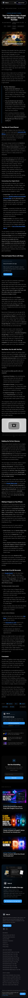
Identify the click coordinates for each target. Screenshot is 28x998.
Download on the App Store (13, 901)
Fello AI (6, 2)
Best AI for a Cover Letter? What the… (11, 984)
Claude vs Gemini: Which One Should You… (12, 978)
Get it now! (8, 925)
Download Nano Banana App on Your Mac (11, 969)
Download (22, 2)
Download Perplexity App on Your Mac (11, 959)
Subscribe (14, 777)
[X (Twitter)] (7, 929)
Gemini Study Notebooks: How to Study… (11, 975)
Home (3, 8)
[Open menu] (15, 2)
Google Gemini (9, 573)
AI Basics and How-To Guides (10, 8)
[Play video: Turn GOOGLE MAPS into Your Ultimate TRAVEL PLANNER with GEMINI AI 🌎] (14, 425)
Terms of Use (5, 944)
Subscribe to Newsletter (8, 940)
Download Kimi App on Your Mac (10, 963)
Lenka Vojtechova (7, 22)
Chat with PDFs (6, 938)
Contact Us (5, 942)
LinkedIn (23, 703)
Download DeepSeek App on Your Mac (11, 958)
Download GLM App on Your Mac (10, 965)
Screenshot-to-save (11, 622)
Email (13, 706)
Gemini (9, 26)
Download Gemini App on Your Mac (10, 956)
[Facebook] (4, 929)
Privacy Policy (5, 946)
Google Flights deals (11, 483)
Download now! (8, 274)
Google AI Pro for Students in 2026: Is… (11, 980)
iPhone (14, 28)
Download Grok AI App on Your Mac (10, 961)
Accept (22, 993)
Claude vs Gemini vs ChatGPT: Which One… (12, 977)
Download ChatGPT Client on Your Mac (11, 952)
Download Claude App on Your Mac (10, 954)
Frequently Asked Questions (9, 937)
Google (14, 26)
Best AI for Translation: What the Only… (11, 982)
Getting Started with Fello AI (9, 935)
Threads (6, 706)
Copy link (23, 706)
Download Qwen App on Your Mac (10, 967)
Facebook (10, 703)
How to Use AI (20, 26)
